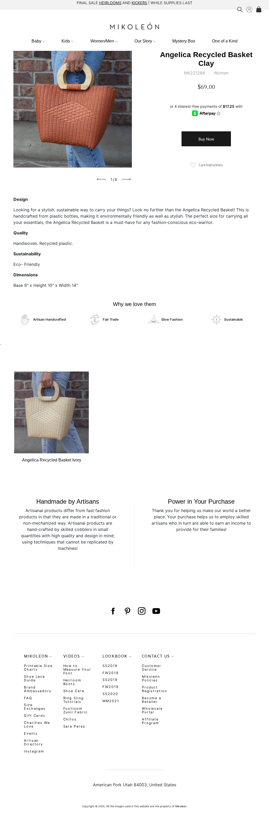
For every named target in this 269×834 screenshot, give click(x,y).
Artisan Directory (33, 742)
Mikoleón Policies (151, 678)
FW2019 (110, 687)
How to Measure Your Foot (77, 669)
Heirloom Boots (72, 682)
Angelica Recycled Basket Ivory (51, 460)
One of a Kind (224, 41)
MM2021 (110, 701)
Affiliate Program (150, 721)
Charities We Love (37, 724)
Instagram (34, 751)
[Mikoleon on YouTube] (156, 610)
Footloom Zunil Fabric (75, 710)
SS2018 (110, 666)
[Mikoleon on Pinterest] (127, 610)
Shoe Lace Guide (34, 678)
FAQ (28, 698)
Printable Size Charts (38, 667)
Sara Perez (74, 726)
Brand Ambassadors (37, 689)
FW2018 (110, 673)
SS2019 (110, 680)
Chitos (70, 719)
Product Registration (154, 689)
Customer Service (151, 667)
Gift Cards (34, 716)
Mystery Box (183, 41)
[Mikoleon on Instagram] (141, 610)
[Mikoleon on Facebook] (113, 610)
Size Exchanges (35, 707)
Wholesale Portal (152, 710)
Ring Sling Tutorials (73, 700)
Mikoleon (181, 806)
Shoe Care (73, 691)
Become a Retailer (151, 700)
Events (31, 733)
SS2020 (110, 694)
